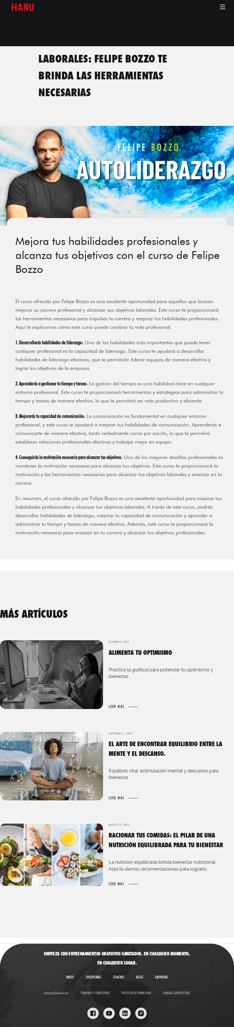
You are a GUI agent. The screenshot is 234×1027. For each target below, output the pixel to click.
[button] (221, 7)
